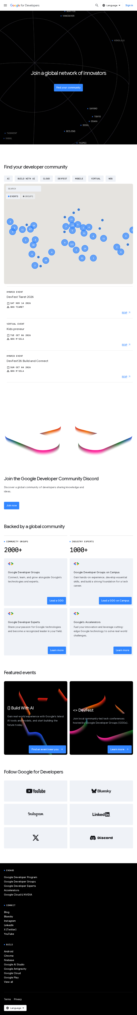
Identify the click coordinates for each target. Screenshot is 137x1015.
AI (8, 178)
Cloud (46, 178)
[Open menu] (5, 5)
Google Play (11, 977)
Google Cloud (12, 973)
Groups (29, 196)
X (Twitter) (10, 929)
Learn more (57, 650)
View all (8, 981)
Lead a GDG (56, 600)
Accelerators (11, 890)
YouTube (9, 933)
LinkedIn (9, 925)
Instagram (10, 920)
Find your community (68, 87)
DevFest (62, 178)
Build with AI (26, 178)
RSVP (124, 312)
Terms (7, 999)
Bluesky (8, 916)
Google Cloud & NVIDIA (18, 894)
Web (111, 178)
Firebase (9, 960)
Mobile (79, 178)
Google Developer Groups (20, 881)
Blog (7, 912)
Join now (11, 505)
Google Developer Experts (20, 885)
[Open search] (97, 5)
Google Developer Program (20, 877)
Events (14, 196)
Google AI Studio (14, 964)
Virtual (96, 178)
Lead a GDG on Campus (115, 600)
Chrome (9, 955)
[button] (71, 241)
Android (8, 951)
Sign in (129, 5)
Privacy (18, 999)
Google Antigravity (15, 968)
